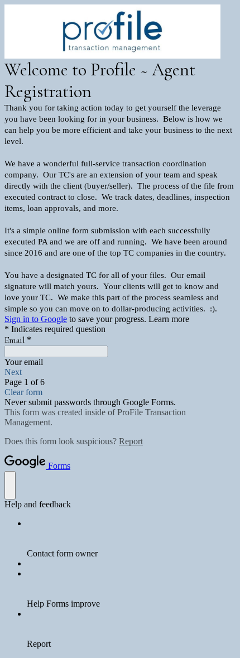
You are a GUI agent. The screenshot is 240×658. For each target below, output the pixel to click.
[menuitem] (131, 538)
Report (131, 441)
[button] (120, 372)
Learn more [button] (168, 319)
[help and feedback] (10, 485)
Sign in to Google (35, 319)
